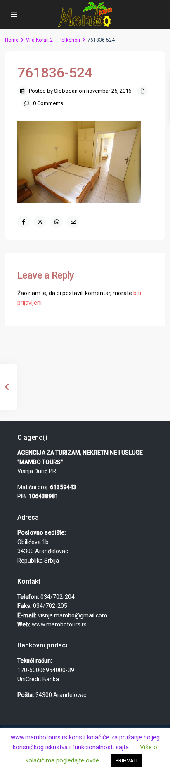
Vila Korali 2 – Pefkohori (53, 40)
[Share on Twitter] (40, 222)
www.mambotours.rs (59, 624)
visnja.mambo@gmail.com (72, 615)
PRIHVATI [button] (126, 761)
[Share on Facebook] (23, 222)
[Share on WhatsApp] (56, 222)
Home (12, 40)
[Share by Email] (73, 222)
